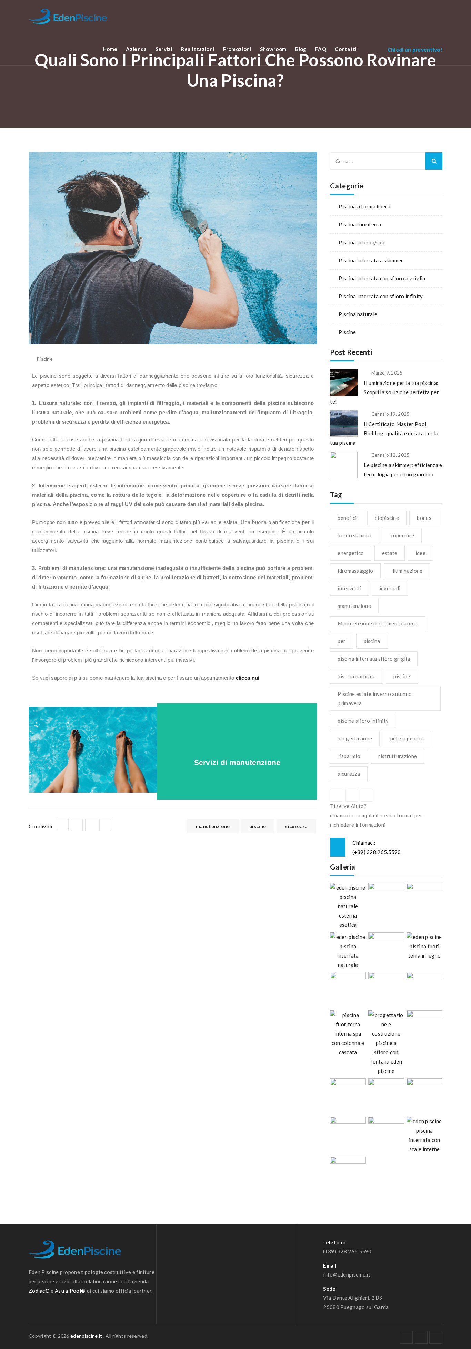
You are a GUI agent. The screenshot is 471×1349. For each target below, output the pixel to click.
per (341, 641)
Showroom (273, 49)
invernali (390, 588)
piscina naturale (356, 676)
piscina (372, 641)
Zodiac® (39, 1291)
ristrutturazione (397, 756)
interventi (349, 588)
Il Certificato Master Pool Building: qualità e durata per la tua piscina (384, 433)
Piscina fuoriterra (360, 224)
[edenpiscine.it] (68, 16)
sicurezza (296, 826)
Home (110, 49)
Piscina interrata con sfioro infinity (381, 296)
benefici (347, 518)
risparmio (349, 756)
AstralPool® (70, 1291)
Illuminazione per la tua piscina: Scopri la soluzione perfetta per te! (384, 392)
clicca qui (248, 678)
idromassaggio (355, 570)
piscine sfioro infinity (363, 721)
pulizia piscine (407, 738)
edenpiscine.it (86, 1336)
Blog (301, 49)
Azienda (136, 49)
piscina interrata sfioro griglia (374, 659)
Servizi (164, 49)
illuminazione (407, 570)
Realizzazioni (197, 49)
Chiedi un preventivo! (415, 50)
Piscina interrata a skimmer (371, 260)
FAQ (320, 49)
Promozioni (237, 49)
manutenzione (213, 826)
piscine (257, 826)
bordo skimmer (355, 535)
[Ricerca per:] (386, 161)
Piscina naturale (358, 314)
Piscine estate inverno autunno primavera (375, 698)
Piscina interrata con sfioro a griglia (382, 278)
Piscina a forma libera (364, 206)
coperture (402, 535)
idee (420, 553)
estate (390, 553)
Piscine (347, 332)
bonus (424, 518)
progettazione (355, 738)
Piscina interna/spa (361, 242)
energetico (351, 553)
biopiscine (387, 518)
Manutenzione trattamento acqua (378, 623)
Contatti (346, 49)
